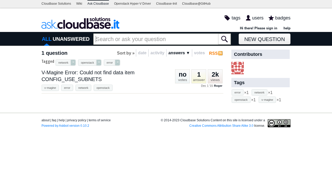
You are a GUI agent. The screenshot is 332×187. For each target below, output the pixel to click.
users (258, 18)
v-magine (50, 87)
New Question (264, 39)
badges (282, 18)
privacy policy (76, 120)
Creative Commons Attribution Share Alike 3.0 (221, 126)
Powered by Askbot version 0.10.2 (65, 126)
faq (54, 120)
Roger (218, 85)
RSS (213, 53)
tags (236, 18)
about (46, 120)
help (286, 28)
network (83, 87)
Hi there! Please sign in (258, 28)
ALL (47, 39)
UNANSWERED (71, 39)
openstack (103, 87)
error (67, 87)
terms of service (100, 120)
